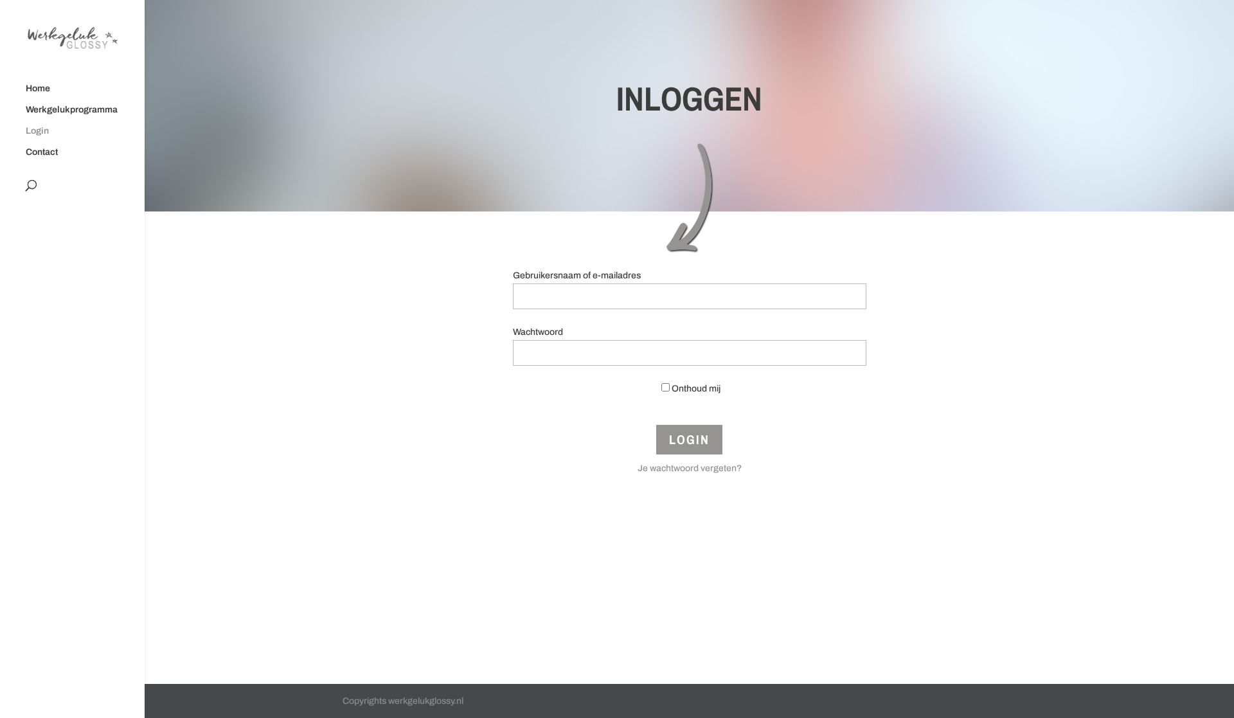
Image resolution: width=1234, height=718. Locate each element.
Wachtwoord (538, 332)
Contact (42, 152)
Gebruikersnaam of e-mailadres (577, 275)
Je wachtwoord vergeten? (690, 468)
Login (37, 131)
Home (38, 88)
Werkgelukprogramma (72, 109)
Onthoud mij (696, 388)
